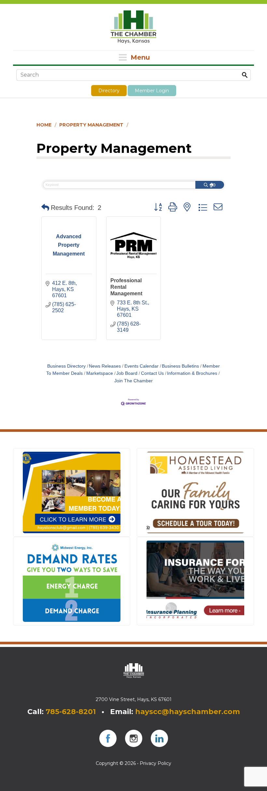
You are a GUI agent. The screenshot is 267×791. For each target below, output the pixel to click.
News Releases (105, 366)
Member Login (152, 91)
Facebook (108, 738)
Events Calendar (141, 366)
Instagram (133, 738)
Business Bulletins (180, 366)
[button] (45, 207)
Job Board (126, 373)
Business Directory (66, 366)
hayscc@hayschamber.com (187, 711)
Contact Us (152, 373)
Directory (108, 91)
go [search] (213, 184)
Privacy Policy (155, 763)
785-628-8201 (71, 711)
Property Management (91, 125)
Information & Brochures (192, 373)
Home (43, 125)
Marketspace (99, 373)
